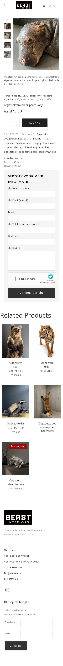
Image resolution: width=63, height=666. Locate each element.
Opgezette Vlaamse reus (16, 482)
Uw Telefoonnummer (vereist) (24, 224)
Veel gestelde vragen (17, 555)
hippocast (9, 143)
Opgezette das (16, 423)
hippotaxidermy (12, 147)
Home (7, 95)
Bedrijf (12, 212)
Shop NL (16, 95)
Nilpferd (27, 147)
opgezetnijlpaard (28, 151)
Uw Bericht (14, 248)
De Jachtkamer (12, 573)
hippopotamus (24, 143)
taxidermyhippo (47, 151)
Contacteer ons (13, 567)
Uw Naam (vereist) (18, 188)
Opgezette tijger (47, 364)
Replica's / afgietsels (29, 138)
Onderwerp (14, 236)
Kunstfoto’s (11, 578)
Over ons (9, 550)
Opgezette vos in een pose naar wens (47, 427)
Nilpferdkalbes (41, 147)
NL (44, 6)
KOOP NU (34, 122)
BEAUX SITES (27, 534)
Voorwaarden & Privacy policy (21, 561)
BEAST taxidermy (32, 95)
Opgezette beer (15, 364)
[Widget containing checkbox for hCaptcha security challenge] (32, 278)
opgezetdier (10, 151)
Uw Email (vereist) (18, 200)
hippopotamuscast (44, 143)
